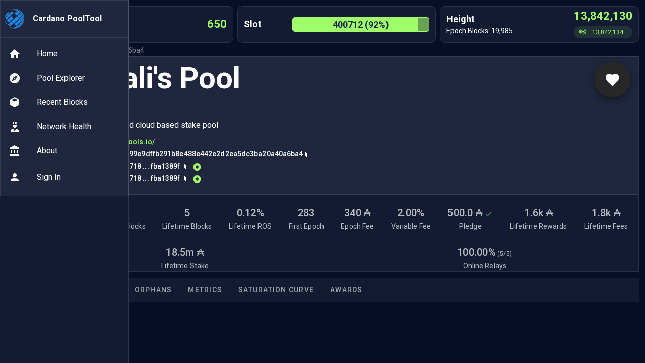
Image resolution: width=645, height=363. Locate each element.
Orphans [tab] (153, 290)
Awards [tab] (346, 290)
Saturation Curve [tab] (276, 290)
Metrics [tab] (205, 290)
